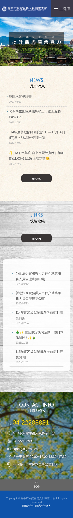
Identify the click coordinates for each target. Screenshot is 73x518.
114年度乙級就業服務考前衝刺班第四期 (39, 318)
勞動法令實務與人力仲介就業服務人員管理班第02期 (38, 298)
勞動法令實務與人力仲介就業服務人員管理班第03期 (38, 278)
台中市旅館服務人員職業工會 (25, 8)
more (36, 178)
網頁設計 (27, 505)
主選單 (65, 9)
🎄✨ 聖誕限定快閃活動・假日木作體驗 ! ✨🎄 (39, 337)
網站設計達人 (43, 505)
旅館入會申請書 (20, 98)
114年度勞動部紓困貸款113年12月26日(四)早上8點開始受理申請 (37, 137)
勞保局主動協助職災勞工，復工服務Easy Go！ (35, 117)
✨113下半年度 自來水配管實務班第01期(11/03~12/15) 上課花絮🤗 (37, 158)
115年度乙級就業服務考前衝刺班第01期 (39, 357)
